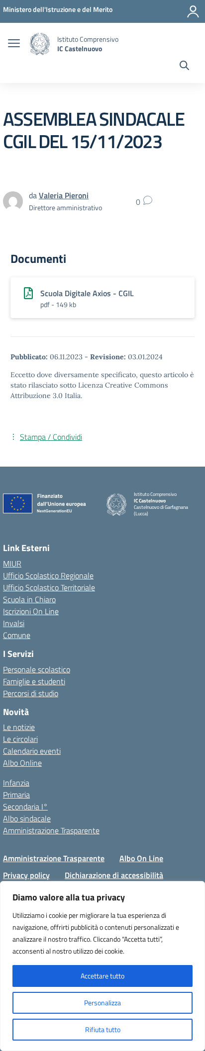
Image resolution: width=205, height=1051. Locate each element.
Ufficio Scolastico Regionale (48, 575)
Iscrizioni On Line (31, 611)
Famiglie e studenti (34, 681)
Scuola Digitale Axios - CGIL (87, 293)
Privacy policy (26, 875)
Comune (16, 635)
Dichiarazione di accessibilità (114, 875)
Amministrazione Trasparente (51, 830)
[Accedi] (193, 11)
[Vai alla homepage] (40, 44)
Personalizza (102, 1002)
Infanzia (16, 783)
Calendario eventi (32, 751)
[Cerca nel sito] (184, 66)
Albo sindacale (27, 818)
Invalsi (13, 623)
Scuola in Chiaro (29, 599)
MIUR (12, 563)
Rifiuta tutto (102, 1029)
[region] (102, 966)
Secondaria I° (25, 806)
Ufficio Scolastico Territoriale (49, 587)
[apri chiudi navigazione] (14, 44)
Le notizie (19, 727)
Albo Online (22, 763)
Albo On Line (141, 858)
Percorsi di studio (30, 693)
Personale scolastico (36, 669)
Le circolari (20, 739)
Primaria (16, 795)
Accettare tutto (102, 975)
